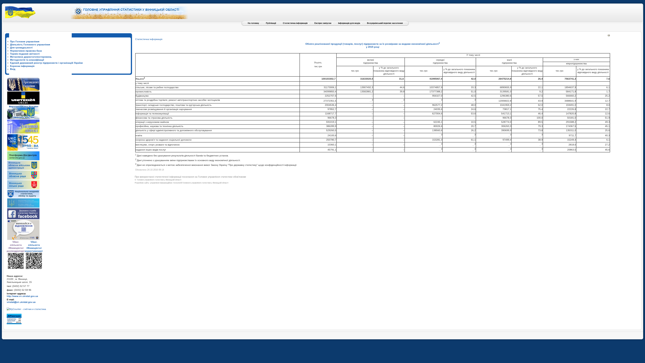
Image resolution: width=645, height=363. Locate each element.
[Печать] (608, 35)
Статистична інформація (148, 39)
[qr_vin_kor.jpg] (15, 268)
